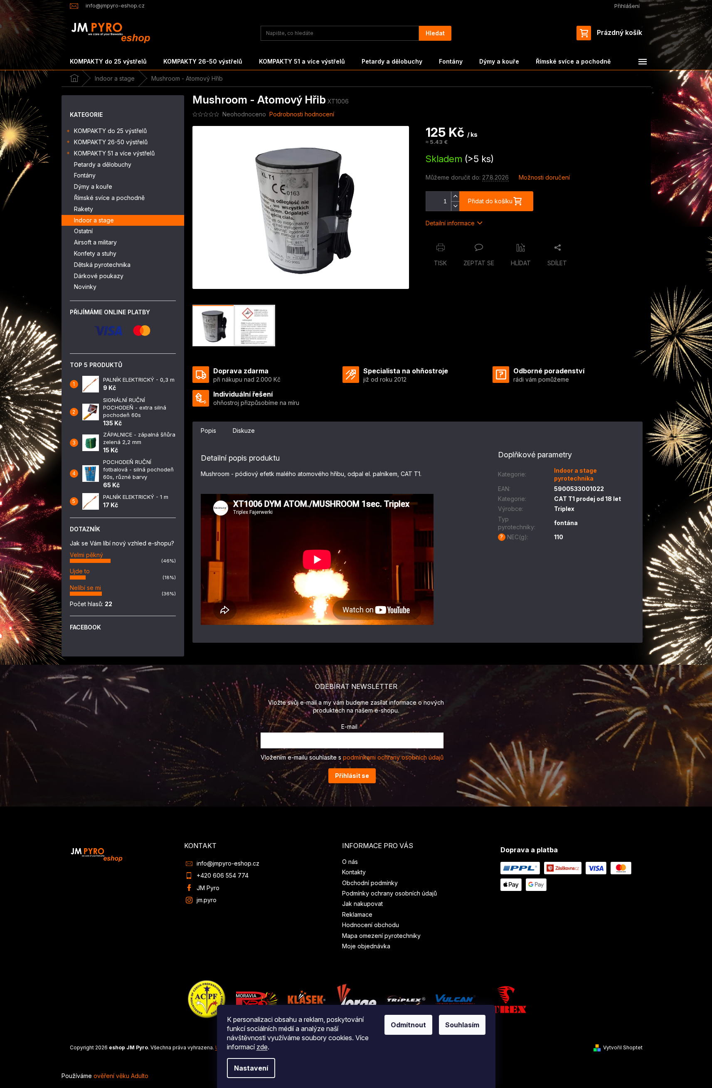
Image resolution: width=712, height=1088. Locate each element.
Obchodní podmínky (370, 882)
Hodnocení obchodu (370, 924)
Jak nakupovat (362, 903)
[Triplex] (405, 998)
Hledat (435, 33)
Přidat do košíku (490, 201)
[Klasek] (307, 998)
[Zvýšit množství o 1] (455, 196)
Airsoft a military (95, 242)
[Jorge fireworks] (356, 998)
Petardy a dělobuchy (102, 164)
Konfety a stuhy (95, 253)
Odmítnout (408, 1025)
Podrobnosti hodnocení (301, 114)
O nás (350, 861)
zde (262, 1047)
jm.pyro (207, 899)
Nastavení (251, 1068)
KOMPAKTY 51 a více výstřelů (114, 153)
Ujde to (80, 571)
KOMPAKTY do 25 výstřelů (110, 130)
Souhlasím (462, 1025)
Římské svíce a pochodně (109, 197)
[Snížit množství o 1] (455, 206)
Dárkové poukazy (98, 275)
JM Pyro (208, 887)
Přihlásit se (352, 775)
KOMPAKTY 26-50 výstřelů (111, 142)
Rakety (83, 208)
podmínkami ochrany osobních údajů (393, 757)
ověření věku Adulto (121, 1075)
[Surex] (505, 998)
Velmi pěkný (86, 554)
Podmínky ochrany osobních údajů (389, 893)
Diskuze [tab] (244, 430)
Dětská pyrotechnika (102, 264)
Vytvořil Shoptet (623, 1047)
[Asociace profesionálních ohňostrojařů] (207, 998)
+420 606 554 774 (223, 875)
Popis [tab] (208, 430)
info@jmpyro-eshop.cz (228, 863)
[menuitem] (108, 61)
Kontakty (354, 872)
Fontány (85, 175)
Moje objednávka (366, 946)
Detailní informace (450, 223)
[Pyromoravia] (257, 998)
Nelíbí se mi (85, 587)
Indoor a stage (94, 220)
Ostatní (83, 230)
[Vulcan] (455, 998)
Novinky (85, 286)
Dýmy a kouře (93, 186)
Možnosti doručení (544, 177)
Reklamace (357, 914)
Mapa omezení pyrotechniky (381, 935)
